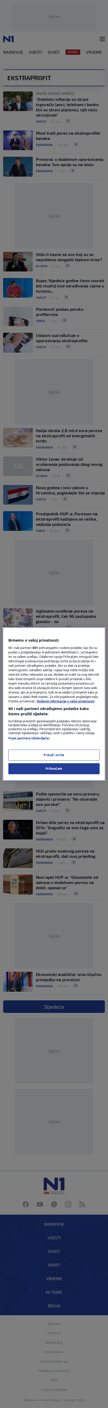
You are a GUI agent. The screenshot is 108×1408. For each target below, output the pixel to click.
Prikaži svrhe (54, 755)
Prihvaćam (54, 769)
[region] (54, 704)
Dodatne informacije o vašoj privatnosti (65, 701)
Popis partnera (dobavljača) (29, 738)
